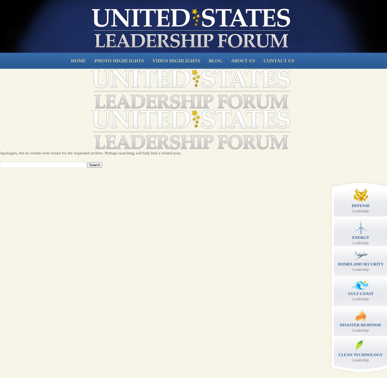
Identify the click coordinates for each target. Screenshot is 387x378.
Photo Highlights (119, 60)
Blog (215, 60)
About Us (243, 60)
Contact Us (279, 60)
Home (78, 60)
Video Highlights (176, 60)
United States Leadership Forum (190, 27)
